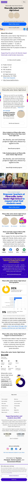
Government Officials (14, 461)
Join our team (17, 403)
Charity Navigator (14, 430)
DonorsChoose (4, 2)
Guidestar (23, 430)
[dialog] (14, 473)
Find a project (4, 399)
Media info (16, 410)
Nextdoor (24, 252)
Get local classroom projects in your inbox (14, 452)
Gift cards (4, 403)
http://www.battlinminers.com (11, 80)
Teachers (18, 458)
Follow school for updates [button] (15, 60)
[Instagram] (8, 449)
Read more (20, 107)
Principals (7, 460)
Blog (15, 407)
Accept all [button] (14, 479)
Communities (17, 405)
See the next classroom (14, 123)
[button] (4, 250)
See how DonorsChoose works (14, 274)
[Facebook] (16, 449)
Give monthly (4, 401)
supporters (7, 434)
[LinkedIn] (12, 449)
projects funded (20, 434)
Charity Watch (5, 430)
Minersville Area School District (14, 5)
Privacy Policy (9, 472)
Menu (24, 2)
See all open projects (14, 148)
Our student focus (18, 401)
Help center (14, 394)
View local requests (9, 78)
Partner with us (5, 405)
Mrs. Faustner (6, 110)
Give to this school (14, 24)
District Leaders (16, 460)
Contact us (16, 412)
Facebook (10, 252)
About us (16, 399)
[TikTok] (20, 449)
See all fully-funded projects (14, 167)
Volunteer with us (5, 410)
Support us (4, 407)
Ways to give (4, 412)
